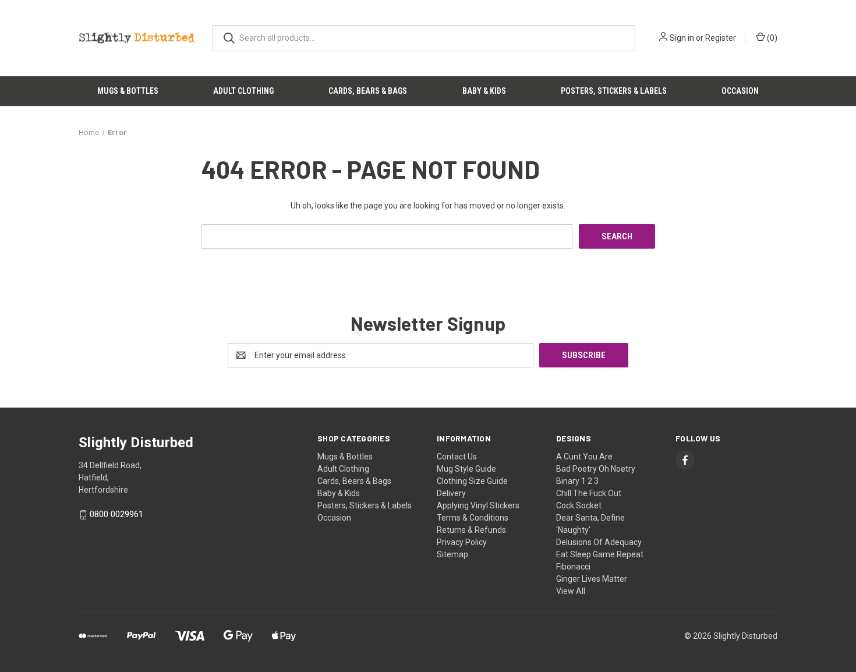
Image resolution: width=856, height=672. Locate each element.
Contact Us (457, 456)
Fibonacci (573, 566)
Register (720, 38)
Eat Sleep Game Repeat (599, 554)
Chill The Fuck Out (588, 493)
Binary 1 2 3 (577, 481)
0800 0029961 (116, 515)
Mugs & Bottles (127, 91)
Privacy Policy (462, 542)
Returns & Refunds (471, 530)
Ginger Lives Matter (591, 578)
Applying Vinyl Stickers (478, 505)
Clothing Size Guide (472, 481)
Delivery (451, 493)
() (771, 38)
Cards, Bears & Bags (367, 91)
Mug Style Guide (466, 468)
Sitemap (452, 554)
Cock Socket (579, 505)
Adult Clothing (243, 91)
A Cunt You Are (584, 456)
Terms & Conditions (472, 517)
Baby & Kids (484, 91)
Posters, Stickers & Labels (614, 91)
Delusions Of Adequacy (599, 542)
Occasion (740, 91)
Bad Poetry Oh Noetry (595, 468)
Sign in (682, 38)
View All (570, 591)
